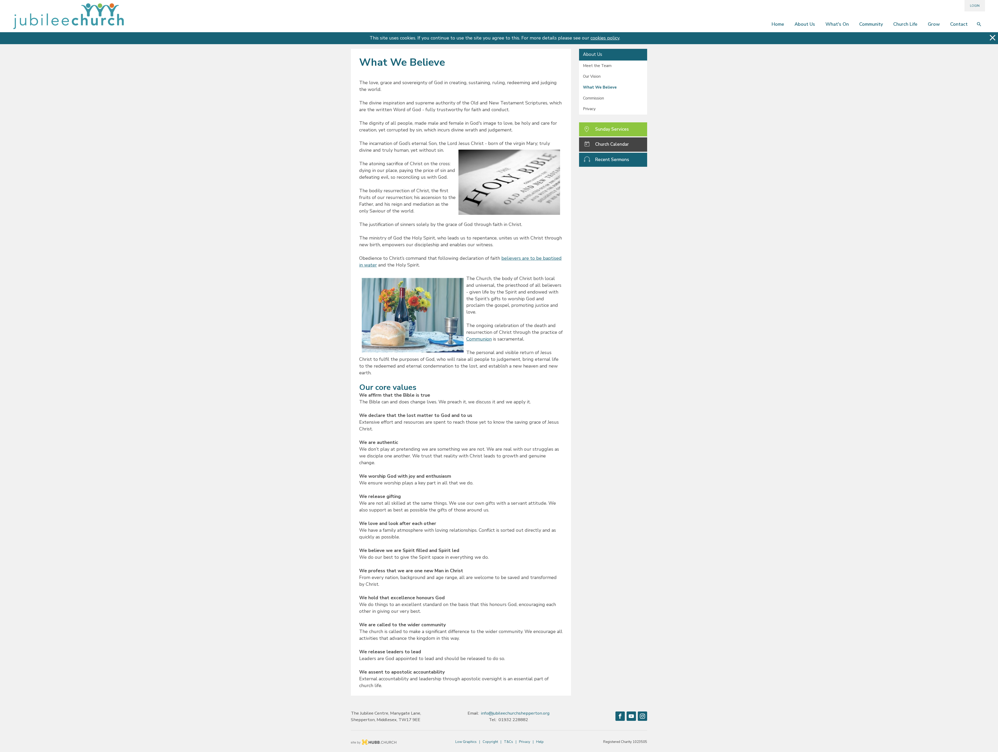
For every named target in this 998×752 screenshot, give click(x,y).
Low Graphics (466, 742)
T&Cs (508, 742)
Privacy (589, 108)
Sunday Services (612, 129)
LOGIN (975, 6)
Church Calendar (612, 144)
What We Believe (600, 87)
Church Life (905, 24)
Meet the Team (597, 65)
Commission (593, 98)
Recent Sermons (612, 160)
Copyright (490, 742)
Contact (959, 24)
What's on (837, 24)
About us (805, 24)
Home (778, 24)
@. (515, 713)
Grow (934, 24)
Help (540, 742)
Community (871, 24)
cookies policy (604, 38)
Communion (479, 339)
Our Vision (592, 76)
